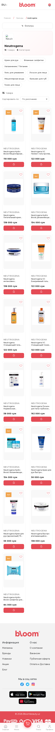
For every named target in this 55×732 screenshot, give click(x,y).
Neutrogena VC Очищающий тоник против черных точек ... (41, 343)
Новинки (7, 658)
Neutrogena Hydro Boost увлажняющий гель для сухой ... (40, 216)
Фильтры (29, 26)
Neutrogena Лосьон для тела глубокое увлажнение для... (40, 407)
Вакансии (35, 653)
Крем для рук (11, 60)
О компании (36, 648)
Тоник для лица (12, 85)
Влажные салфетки (34, 60)
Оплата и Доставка (40, 664)
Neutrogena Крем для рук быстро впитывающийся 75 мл (41, 471)
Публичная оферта (40, 658)
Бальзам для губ (38, 78)
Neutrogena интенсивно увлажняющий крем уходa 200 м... (13, 280)
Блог (4, 669)
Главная (7, 18)
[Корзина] (27, 724)
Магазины (7, 648)
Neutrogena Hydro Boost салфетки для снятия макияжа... (13, 598)
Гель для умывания (14, 72)
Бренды (19, 18)
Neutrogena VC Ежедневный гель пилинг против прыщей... (39, 280)
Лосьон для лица (38, 72)
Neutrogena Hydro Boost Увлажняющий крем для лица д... (13, 471)
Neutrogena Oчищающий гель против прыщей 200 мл (13, 343)
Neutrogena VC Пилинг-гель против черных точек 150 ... (40, 152)
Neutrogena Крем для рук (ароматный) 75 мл (14, 535)
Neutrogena (11, 148)
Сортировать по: (10, 99)
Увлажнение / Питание (16, 66)
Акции (5, 664)
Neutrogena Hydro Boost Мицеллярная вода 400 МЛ (13, 152)
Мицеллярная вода (14, 78)
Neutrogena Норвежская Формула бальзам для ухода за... (12, 407)
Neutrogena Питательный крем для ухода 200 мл (12, 216)
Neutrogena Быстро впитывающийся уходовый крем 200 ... (41, 535)
